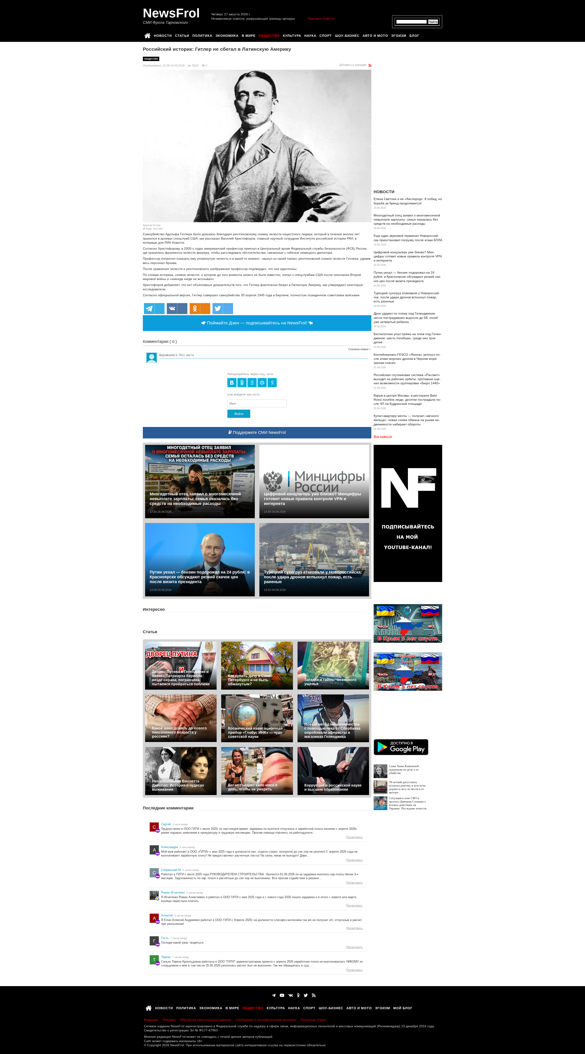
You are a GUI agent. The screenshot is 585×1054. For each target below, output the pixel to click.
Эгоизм (398, 35)
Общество (269, 35)
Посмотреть (354, 837)
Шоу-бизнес (347, 35)
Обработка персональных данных (205, 1020)
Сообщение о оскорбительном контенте (266, 1020)
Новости (163, 35)
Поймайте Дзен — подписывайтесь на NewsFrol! (257, 322)
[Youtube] (282, 995)
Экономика (227, 35)
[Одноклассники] (298, 995)
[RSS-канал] (370, 65)
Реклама (169, 1020)
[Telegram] (273, 995)
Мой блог (402, 1007)
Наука (310, 35)
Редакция (151, 1020)
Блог (414, 35)
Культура (292, 35)
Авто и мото (375, 35)
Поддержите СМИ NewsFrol (259, 432)
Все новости (383, 436)
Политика (202, 35)
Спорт (325, 35)
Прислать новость (321, 18)
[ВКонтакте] (291, 995)
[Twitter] (305, 995)
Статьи (182, 35)
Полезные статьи (313, 1020)
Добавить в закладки (353, 65)
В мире (248, 35)
